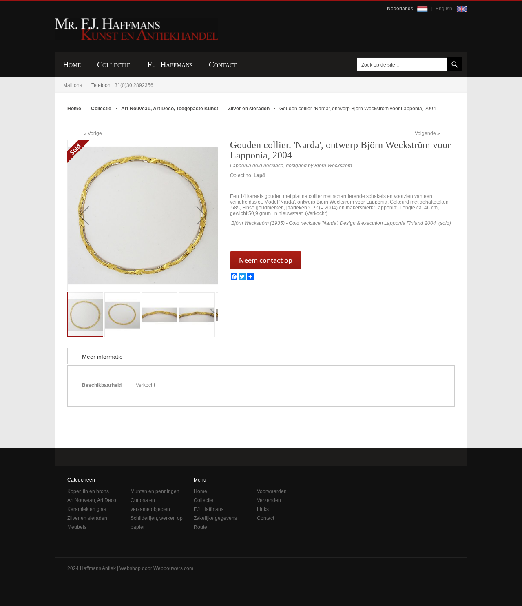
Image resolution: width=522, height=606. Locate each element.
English (444, 8)
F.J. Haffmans (208, 509)
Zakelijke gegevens (215, 518)
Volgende (425, 133)
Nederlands (400, 8)
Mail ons (72, 85)
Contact (265, 518)
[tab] (102, 356)
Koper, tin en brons (88, 491)
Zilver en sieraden (87, 518)
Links (263, 509)
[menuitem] (71, 64)
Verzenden (269, 500)
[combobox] (408, 64)
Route (200, 527)
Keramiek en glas (86, 509)
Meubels (76, 527)
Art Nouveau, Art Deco (91, 500)
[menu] (261, 64)
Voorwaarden (272, 491)
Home (200, 491)
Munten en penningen (154, 491)
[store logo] (136, 29)
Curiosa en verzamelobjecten (150, 504)
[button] (84, 215)
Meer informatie (102, 356)
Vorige (95, 133)
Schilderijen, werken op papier (156, 522)
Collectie (203, 500)
